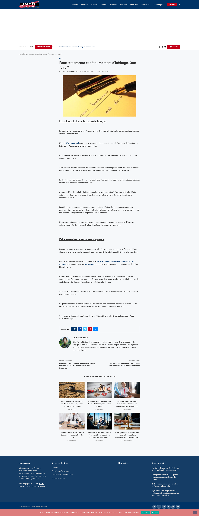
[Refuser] (195, 512)
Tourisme (113, 5)
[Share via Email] (95, 329)
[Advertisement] (99, 28)
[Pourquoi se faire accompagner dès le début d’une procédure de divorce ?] (99, 390)
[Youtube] (165, 47)
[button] (55, 47)
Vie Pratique (157, 5)
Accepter (145, 512)
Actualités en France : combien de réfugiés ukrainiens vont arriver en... (80, 47)
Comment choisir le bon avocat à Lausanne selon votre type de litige (72, 435)
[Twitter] (162, 47)
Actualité (84, 5)
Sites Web (134, 5)
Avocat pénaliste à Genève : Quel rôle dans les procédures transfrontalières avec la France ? (127, 435)
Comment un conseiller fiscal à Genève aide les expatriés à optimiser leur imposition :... (99, 435)
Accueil (75, 5)
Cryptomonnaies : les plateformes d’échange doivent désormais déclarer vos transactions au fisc (165, 493)
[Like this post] (75, 329)
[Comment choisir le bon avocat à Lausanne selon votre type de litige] (72, 421)
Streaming (145, 5)
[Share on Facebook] (80, 329)
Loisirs (103, 5)
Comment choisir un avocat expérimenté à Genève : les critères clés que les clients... (127, 404)
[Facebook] (159, 47)
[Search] (179, 5)
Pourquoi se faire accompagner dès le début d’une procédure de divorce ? (99, 404)
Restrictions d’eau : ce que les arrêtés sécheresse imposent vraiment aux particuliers (72, 404)
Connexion (172, 4)
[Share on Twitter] (85, 329)
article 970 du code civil (70, 143)
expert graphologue (91, 264)
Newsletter (174, 47)
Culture (94, 5)
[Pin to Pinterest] (90, 329)
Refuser (155, 512)
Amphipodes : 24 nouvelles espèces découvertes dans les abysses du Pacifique (165, 477)
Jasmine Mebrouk (72, 71)
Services (123, 5)
